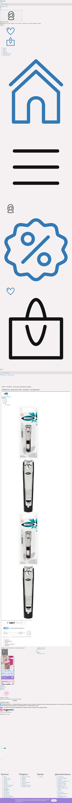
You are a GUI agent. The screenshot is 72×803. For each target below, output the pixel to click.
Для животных (7, 797)
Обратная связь (40, 655)
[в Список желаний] (5, 403)
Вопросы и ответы (62, 787)
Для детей (6, 795)
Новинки (24, 781)
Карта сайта (60, 794)
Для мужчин (6, 794)
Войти (2, 25)
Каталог (3, 386)
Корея (5, 778)
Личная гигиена (7, 788)
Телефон (15, 702)
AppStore (2, 687)
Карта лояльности (26, 784)
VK (36, 652)
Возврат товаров (61, 784)
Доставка (26, 788)
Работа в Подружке (62, 780)
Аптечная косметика (8, 787)
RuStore (2, 691)
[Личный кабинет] (11, 15)
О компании (60, 778)
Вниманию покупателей (63, 783)
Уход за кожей (7, 781)
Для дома (6, 792)
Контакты (60, 781)
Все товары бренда (6, 396)
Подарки (6, 790)
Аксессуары (9, 386)
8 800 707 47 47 (40, 651)
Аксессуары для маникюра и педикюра (22, 386)
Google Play (2, 688)
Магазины (24, 785)
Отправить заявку (5, 704)
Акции (41, 778)
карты (26, 787)
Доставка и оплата (62, 785)
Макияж (5, 783)
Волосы (5, 784)
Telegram (38, 654)
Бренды (23, 783)
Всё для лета (7, 780)
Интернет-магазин (26, 778)
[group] (6, 398)
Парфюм (6, 785)
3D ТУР (59, 792)
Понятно (54, 800)
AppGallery (2, 690)
